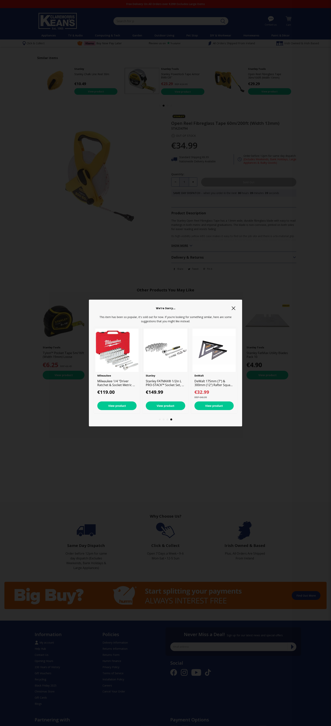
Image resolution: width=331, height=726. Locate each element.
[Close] (233, 308)
